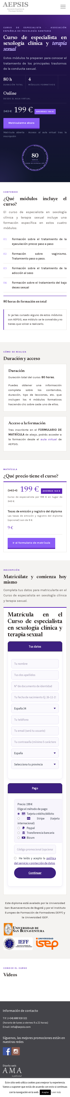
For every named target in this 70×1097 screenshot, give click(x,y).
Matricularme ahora (21, 122)
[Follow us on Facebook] (7, 1051)
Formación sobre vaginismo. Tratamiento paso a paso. (39, 256)
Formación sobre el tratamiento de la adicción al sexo (39, 270)
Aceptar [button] (45, 1092)
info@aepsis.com (21, 1026)
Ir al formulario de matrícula (31, 542)
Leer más (56, 1092)
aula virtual (49, 439)
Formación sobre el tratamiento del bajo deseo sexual (39, 285)
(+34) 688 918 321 (17, 1018)
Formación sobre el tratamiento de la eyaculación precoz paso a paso (39, 241)
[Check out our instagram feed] (16, 1051)
